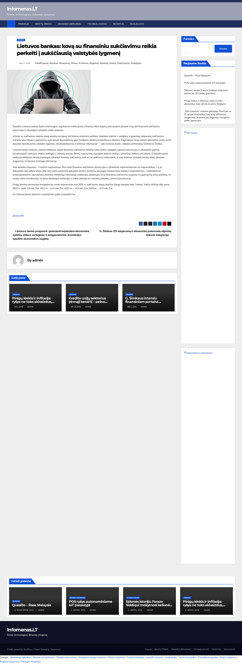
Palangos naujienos (31, 661)
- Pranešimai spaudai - (208, 657)
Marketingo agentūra (20, 657)
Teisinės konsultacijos (43, 657)
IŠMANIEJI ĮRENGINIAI (69, 24)
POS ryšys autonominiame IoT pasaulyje (205, 83)
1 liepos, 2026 (78, 610)
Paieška (188, 38)
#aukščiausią (41, 63)
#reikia (112, 63)
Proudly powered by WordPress (20, 649)
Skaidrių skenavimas (66, 657)
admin (37, 260)
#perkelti (104, 63)
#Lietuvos (83, 63)
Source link (18, 215)
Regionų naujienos (9, 661)
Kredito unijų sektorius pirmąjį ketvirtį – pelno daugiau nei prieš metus (88, 301)
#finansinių (64, 63)
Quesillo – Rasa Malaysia (197, 75)
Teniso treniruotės (187, 657)
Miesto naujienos (116, 657)
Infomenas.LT (22, 9)
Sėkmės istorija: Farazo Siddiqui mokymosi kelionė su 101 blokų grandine (148, 605)
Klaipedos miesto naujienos (92, 657)
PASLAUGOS (137, 24)
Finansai (23, 24)
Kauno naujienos (228, 657)
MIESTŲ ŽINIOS (43, 24)
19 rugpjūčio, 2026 (24, 610)
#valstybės (136, 63)
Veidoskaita (171, 657)
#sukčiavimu (123, 63)
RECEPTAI (118, 24)
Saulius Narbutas (135, 657)
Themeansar (55, 649)
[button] (233, 24)
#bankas (53, 63)
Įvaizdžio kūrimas (154, 657)
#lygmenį (94, 63)
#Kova (74, 63)
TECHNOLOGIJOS (97, 24)
